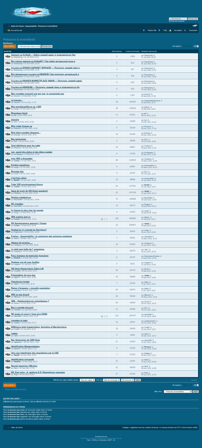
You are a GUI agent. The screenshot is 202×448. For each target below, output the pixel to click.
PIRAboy (17, 193)
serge (16, 109)
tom (15, 122)
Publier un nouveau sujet (8, 46)
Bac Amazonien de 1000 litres (25, 340)
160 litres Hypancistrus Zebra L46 (27, 269)
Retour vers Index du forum (15, 389)
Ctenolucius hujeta (20, 281)
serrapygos (18, 154)
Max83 (16, 180)
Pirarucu (147, 347)
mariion (17, 323)
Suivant (194, 380)
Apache (17, 349)
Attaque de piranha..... (22, 243)
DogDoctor (18, 232)
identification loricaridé (22, 359)
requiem (17, 264)
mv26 (16, 174)
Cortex (17, 161)
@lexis (146, 107)
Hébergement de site (114, 438)
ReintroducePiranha (151, 256)
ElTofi (146, 269)
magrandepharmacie (152, 101)
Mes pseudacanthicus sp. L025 (26, 107)
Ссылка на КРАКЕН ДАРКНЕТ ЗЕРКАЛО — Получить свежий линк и (45, 68)
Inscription (178, 30)
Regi (16, 374)
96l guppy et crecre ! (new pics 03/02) (29, 314)
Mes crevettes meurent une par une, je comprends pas (37, 94)
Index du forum (17, 26)
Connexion (193, 30)
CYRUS (147, 146)
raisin (16, 336)
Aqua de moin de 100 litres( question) (29, 191)
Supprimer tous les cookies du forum (144, 427)
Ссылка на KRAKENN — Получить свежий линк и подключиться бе (45, 87)
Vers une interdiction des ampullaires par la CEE (35, 353)
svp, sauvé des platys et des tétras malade (31, 152)
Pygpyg (147, 204)
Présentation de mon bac (23, 275)
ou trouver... (17, 100)
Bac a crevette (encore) (22, 307)
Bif (15, 115)
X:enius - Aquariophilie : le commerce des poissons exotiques (41, 236)
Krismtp (17, 135)
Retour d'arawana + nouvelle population (30, 288)
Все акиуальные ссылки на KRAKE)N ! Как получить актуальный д (45, 74)
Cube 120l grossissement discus (27, 184)
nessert (17, 96)
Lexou (16, 303)
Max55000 (18, 200)
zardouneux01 (149, 321)
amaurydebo (149, 165)
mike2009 (17, 206)
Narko (16, 238)
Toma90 (17, 271)
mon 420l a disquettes (22, 158)
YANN (146, 191)
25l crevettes (17, 204)
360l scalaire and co (20, 217)
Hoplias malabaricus (21, 197)
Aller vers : (158, 391)
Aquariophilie (31, 26)
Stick (16, 368)
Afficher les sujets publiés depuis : (66, 380)
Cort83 (16, 329)
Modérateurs (19, 43)
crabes (14, 333)
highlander (18, 342)
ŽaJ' (15, 141)
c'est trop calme (19, 178)
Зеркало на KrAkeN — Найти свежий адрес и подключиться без (43, 55)
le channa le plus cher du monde (27, 210)
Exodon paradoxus (20, 165)
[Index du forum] (31, 18)
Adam (16, 284)
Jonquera (148, 159)
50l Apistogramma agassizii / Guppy (29, 223)
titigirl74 (17, 277)
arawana (17, 290)
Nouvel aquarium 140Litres (24, 366)
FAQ (165, 30)
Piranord (17, 128)
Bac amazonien (18, 139)
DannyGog (18, 57)
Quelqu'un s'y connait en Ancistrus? (29, 230)
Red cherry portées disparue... (26, 132)
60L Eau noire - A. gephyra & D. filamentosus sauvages (38, 372)
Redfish (17, 258)
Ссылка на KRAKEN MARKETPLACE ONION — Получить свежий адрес (46, 81)
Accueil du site (16, 30)
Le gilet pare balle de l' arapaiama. (28, 249)
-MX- (146, 250)
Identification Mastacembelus (25, 346)
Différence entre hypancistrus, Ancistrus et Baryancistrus (39, 327)
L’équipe (125, 427)
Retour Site (152, 30)
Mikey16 (17, 297)
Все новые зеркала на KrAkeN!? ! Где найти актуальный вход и (43, 61)
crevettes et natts (19, 320)
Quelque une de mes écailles (25, 262)
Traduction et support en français (92, 438)
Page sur (187, 46)
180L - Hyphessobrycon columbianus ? (30, 301)
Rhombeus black (19, 113)
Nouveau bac (17, 171)
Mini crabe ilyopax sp (21, 126)
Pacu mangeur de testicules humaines (29, 256)
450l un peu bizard (20, 294)
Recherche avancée (176, 21)
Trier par (99, 380)
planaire (15, 120)
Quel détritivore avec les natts (25, 145)
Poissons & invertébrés (47, 26)
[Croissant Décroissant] (131, 380)
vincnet (17, 102)
